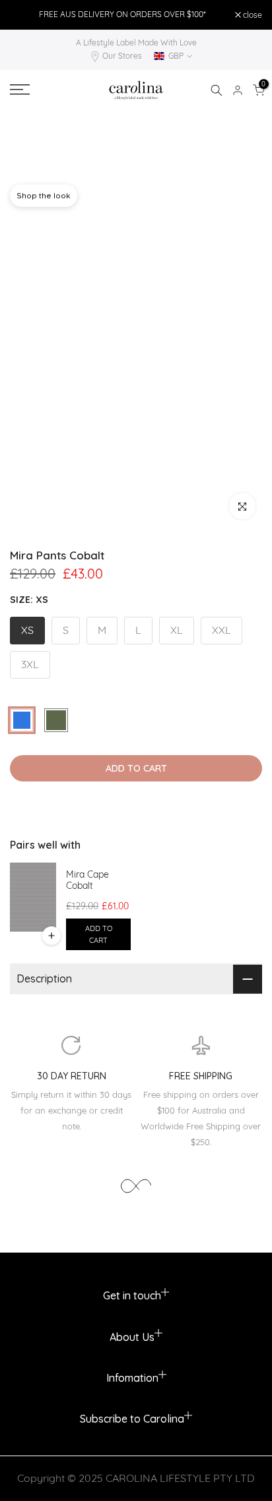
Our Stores (122, 56)
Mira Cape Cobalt (87, 880)
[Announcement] (122, 14)
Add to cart (98, 934)
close (251, 15)
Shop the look (44, 195)
